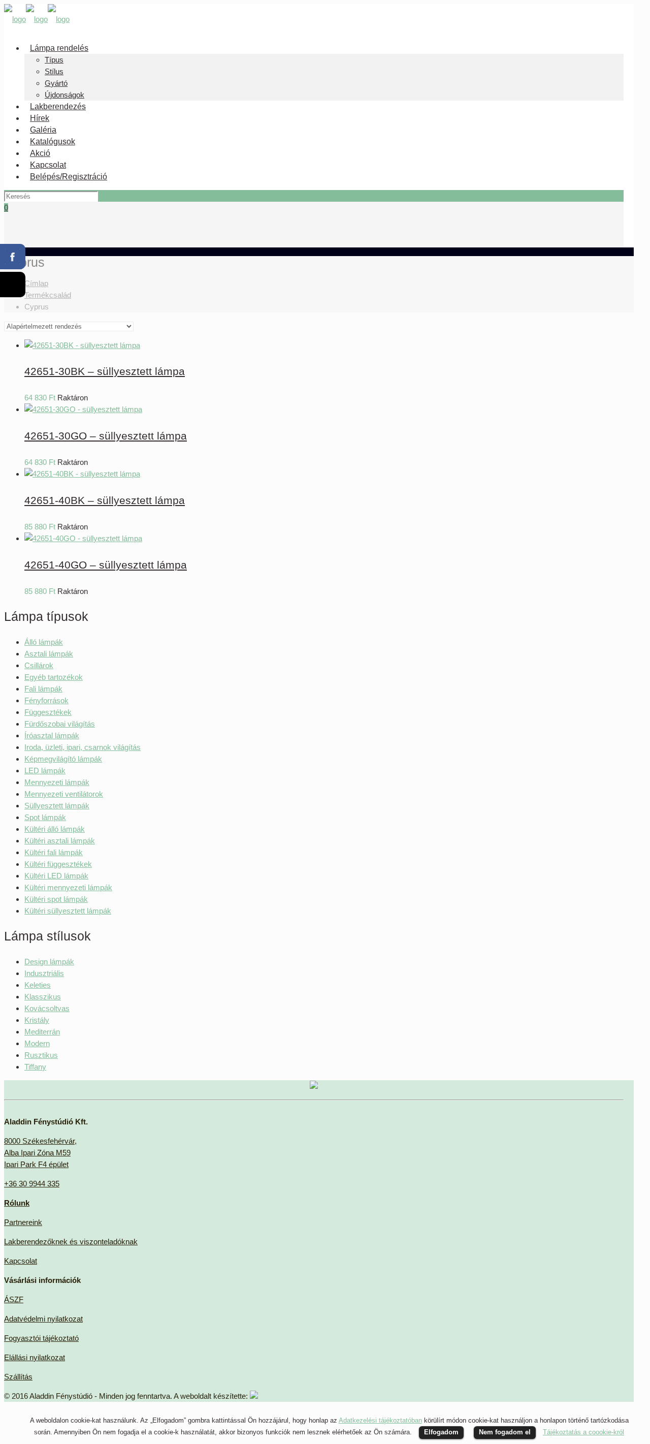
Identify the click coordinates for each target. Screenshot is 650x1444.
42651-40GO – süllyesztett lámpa (105, 565)
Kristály (36, 1020)
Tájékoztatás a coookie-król (583, 1432)
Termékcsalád (47, 295)
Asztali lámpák (48, 653)
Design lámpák (49, 961)
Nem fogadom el (505, 1432)
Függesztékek (48, 712)
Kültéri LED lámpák (56, 875)
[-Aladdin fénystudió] (37, 19)
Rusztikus (41, 1055)
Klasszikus (42, 996)
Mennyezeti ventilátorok (63, 794)
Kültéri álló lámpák (54, 829)
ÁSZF (13, 1299)
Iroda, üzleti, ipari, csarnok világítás (82, 747)
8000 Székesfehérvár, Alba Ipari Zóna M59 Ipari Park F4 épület (40, 1153)
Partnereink (23, 1222)
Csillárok (38, 665)
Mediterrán (42, 1031)
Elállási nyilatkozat (34, 1357)
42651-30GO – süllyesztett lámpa (105, 436)
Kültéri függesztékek (58, 864)
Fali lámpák (43, 688)
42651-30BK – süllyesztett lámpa (104, 371)
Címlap (36, 283)
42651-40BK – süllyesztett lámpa (104, 500)
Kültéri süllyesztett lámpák (67, 910)
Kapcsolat (20, 1261)
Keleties (37, 985)
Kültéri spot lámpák (56, 899)
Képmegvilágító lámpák (63, 759)
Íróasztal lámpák (51, 735)
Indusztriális (44, 973)
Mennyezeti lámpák (56, 782)
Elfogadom (441, 1432)
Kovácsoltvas (47, 1008)
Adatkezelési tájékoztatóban (380, 1420)
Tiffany (35, 1066)
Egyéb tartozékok (53, 677)
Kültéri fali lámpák (53, 852)
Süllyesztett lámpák (56, 805)
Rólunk (16, 1203)
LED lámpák (45, 770)
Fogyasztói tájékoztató (41, 1338)
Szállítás (18, 1376)
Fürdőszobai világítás (59, 723)
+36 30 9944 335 (31, 1183)
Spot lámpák (45, 817)
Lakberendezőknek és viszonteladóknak (71, 1241)
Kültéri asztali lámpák (59, 840)
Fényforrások (46, 700)
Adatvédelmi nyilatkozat (43, 1318)
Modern (37, 1043)
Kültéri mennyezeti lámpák (68, 887)
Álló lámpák (43, 642)
